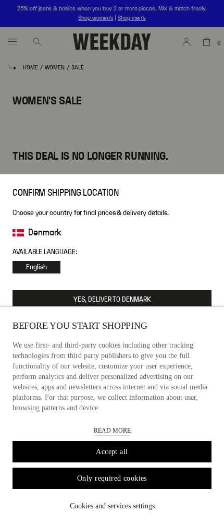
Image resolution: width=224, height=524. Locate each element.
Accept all (112, 452)
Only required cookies (112, 478)
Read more (112, 430)
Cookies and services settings (112, 506)
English (36, 267)
